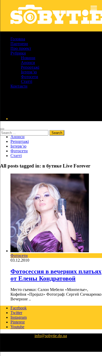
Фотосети (29, 76)
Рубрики (18, 53)
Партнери (19, 43)
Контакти (18, 86)
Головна (17, 39)
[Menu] (94, 8)
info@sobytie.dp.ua (51, 335)
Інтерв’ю (29, 72)
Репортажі (30, 67)
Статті (26, 81)
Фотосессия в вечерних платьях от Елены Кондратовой (55, 275)
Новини (28, 58)
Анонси (28, 62)
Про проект (20, 48)
